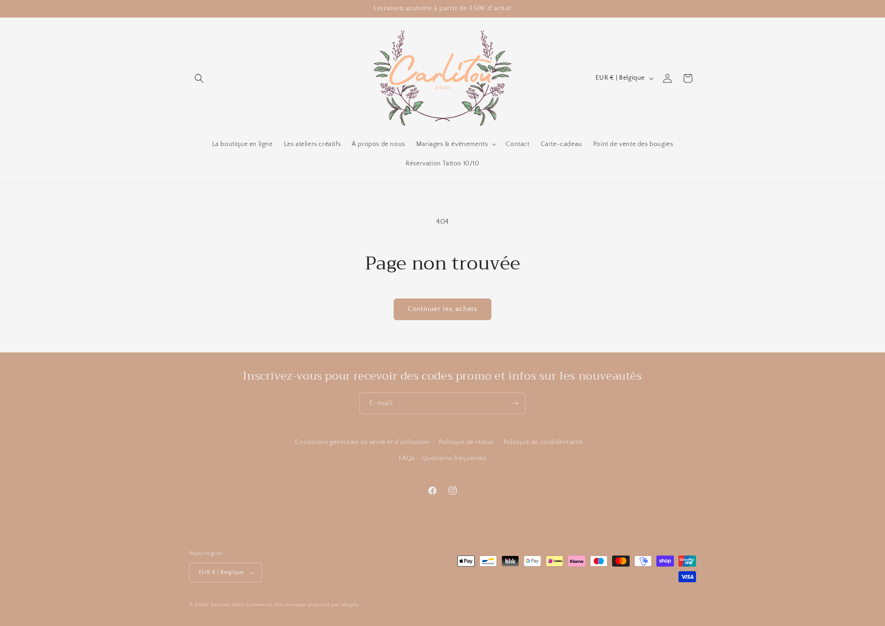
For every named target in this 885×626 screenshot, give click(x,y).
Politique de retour (466, 442)
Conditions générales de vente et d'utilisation (362, 442)
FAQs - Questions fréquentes (442, 458)
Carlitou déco (227, 605)
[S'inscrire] (515, 403)
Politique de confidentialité (543, 442)
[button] (199, 78)
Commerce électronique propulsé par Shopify (302, 605)
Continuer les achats (442, 309)
